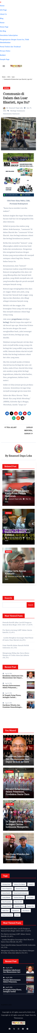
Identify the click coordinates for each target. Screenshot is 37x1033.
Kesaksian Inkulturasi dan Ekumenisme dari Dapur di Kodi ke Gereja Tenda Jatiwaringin (13, 679)
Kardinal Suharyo (18, 897)
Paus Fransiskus (6, 901)
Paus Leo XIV (18, 901)
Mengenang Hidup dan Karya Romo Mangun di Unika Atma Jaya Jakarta (16, 654)
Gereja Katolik (6, 893)
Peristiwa (9, 772)
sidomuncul (15, 910)
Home (2, 5)
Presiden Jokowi (19, 906)
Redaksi (3, 55)
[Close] (0, 2)
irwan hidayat (6, 897)
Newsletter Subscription (9, 35)
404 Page (3, 10)
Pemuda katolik (6, 906)
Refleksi (6, 88)
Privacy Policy (5, 51)
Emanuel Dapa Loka (16, 108)
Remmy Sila (30, 906)
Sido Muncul (26, 910)
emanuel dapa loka (21, 888)
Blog (1, 18)
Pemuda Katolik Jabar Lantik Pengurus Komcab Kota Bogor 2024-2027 (17, 623)
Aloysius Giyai (6, 884)
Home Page (4, 27)
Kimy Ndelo (30, 897)
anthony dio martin (19, 884)
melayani (16, 114)
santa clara (5, 910)
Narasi (9, 739)
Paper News (29, 1015)
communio (21, 111)
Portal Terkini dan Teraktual (10, 46)
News (8, 837)
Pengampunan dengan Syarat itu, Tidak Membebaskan (14, 40)
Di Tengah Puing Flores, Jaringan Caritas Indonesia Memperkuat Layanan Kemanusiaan (12, 698)
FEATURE (10, 804)
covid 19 (31, 884)
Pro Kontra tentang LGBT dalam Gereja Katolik (15, 935)
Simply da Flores (7, 915)
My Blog (3, 31)
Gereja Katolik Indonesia (20, 893)
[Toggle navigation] (4, 66)
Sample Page (4, 59)
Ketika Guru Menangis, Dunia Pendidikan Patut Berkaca (17, 532)
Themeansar (18, 1018)
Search (8, 598)
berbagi (13, 111)
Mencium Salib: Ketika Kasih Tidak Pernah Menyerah (17, 493)
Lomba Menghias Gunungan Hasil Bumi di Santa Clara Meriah (18, 639)
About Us (3, 14)
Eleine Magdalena (7, 888)
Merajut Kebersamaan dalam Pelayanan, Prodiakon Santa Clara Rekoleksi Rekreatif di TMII (17, 794)
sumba (17, 915)
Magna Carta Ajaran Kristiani (15, 572)
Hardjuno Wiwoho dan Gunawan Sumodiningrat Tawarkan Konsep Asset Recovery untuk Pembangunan (18, 861)
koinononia (8, 114)
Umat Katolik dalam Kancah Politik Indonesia (18, 945)
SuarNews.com (8, 717)
